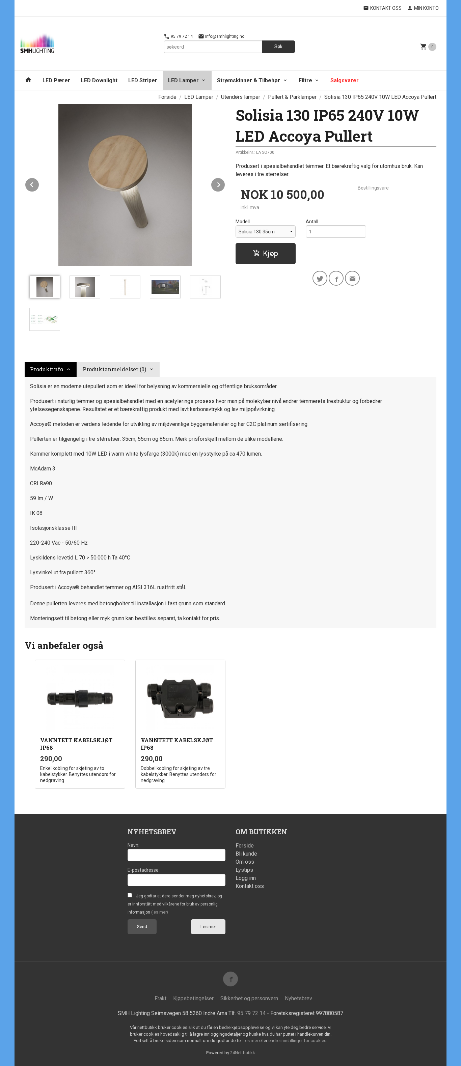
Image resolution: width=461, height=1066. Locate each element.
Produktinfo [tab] (46, 369)
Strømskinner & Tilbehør (248, 80)
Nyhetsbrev (298, 998)
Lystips (244, 870)
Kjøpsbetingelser (193, 998)
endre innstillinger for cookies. (297, 1040)
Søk (278, 46)
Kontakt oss (250, 886)
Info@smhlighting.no (224, 36)
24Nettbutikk (242, 1052)
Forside (167, 97)
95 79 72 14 (181, 36)
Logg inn (246, 878)
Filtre (305, 80)
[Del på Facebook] (336, 278)
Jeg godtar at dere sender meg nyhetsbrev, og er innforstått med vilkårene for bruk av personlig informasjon (175, 904)
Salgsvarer (344, 80)
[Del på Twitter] (320, 278)
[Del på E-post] (352, 278)
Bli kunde (246, 854)
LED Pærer (56, 80)
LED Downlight (99, 80)
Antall (312, 221)
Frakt (160, 998)
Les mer (208, 926)
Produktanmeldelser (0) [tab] (114, 369)
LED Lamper (183, 80)
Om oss (245, 862)
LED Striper (142, 80)
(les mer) (159, 912)
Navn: (133, 845)
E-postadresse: (144, 870)
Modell (243, 221)
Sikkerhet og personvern (249, 998)
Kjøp (270, 253)
